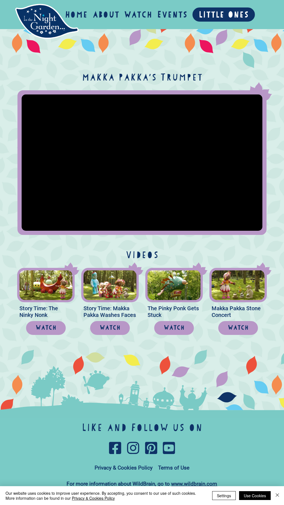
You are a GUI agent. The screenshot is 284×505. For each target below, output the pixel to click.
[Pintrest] (151, 448)
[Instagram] (133, 448)
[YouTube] (169, 448)
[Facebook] (115, 448)
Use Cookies (255, 495)
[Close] (277, 496)
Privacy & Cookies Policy (93, 498)
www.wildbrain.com (194, 484)
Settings (224, 495)
